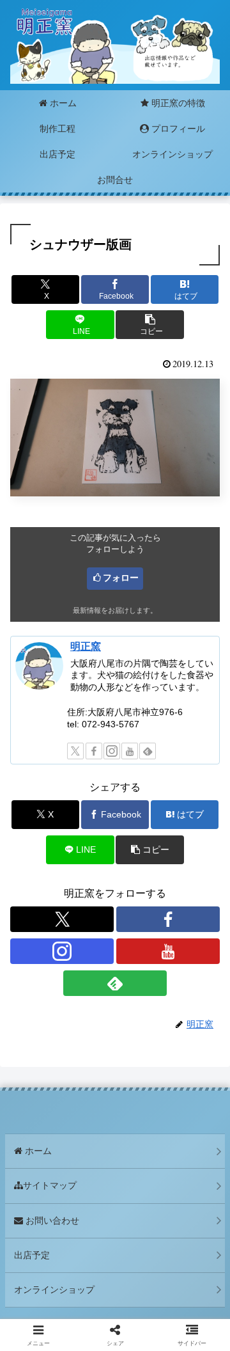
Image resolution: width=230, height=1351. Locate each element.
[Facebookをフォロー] (94, 751)
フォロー (121, 578)
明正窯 (85, 646)
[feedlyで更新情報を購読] (147, 751)
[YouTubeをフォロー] (129, 751)
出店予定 (32, 1255)
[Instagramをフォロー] (111, 751)
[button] (150, 324)
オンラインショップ (54, 1289)
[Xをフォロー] (75, 751)
